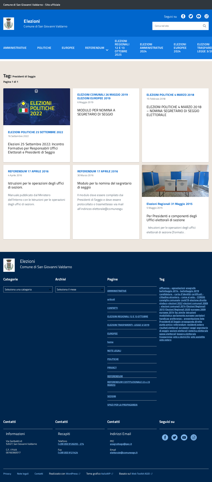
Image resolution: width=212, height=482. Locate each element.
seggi (193, 328)
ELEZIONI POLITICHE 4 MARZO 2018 (170, 94)
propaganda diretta (191, 321)
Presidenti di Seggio (170, 321)
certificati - (197, 294)
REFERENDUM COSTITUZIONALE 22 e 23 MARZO (128, 383)
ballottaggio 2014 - (169, 291)
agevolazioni (178, 288)
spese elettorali (167, 334)
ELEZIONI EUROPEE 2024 (180, 47)
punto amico (166, 324)
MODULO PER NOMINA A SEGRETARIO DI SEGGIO (96, 112)
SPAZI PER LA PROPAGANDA (122, 405)
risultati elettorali (168, 328)
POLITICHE (44, 47)
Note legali (23, 474)
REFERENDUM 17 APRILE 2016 (28, 171)
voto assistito (198, 337)
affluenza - (165, 288)
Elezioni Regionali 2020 (177, 309)
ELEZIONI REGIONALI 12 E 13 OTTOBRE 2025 (122, 48)
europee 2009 (198, 309)
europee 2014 (166, 312)
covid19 (185, 300)
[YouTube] (198, 16)
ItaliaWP (105, 474)
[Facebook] (183, 16)
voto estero (165, 340)
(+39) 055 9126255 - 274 (71, 444)
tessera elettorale (186, 334)
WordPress (72, 474)
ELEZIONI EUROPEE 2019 (94, 98)
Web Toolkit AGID (141, 474)
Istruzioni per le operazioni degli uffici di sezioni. (36, 185)
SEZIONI (111, 396)
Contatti (39, 474)
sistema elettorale (198, 331)
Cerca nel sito (162, 25)
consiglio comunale (169, 300)
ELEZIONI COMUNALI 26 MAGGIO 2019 (102, 94)
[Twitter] (191, 16)
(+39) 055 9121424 (68, 452)
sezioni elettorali (179, 331)
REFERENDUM (115, 376)
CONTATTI (112, 308)
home (110, 342)
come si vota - (188, 297)
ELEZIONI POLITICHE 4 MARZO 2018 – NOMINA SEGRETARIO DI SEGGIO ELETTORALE (174, 110)
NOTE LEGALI (114, 350)
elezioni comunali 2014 (173, 306)
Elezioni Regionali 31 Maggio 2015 (169, 204)
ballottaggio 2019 (189, 291)
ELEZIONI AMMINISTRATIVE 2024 (151, 47)
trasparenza (165, 337)
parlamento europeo (184, 315)
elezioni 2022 (175, 303)
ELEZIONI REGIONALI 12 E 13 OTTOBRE (127, 316)
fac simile (180, 312)
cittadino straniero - (170, 297)
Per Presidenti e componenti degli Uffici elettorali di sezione (172, 217)
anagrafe (191, 288)
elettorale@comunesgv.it (123, 452)
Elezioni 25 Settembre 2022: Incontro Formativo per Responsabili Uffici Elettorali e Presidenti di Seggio (36, 148)
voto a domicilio (181, 337)
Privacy (7, 474)
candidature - (166, 294)
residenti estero (195, 324)
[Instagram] (206, 16)
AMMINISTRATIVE (15, 47)
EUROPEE (68, 47)
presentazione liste (194, 318)
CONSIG (201, 297)
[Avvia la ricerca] (204, 26)
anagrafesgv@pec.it (121, 444)
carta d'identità (182, 294)
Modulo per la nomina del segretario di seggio (104, 185)
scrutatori (184, 328)
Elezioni (45, 23)
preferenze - (176, 318)
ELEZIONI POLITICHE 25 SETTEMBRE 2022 (35, 132)
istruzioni (191, 312)
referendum (179, 324)
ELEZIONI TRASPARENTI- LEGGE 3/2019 (128, 325)
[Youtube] (184, 438)
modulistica (165, 315)
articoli (111, 299)
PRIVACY (112, 367)
